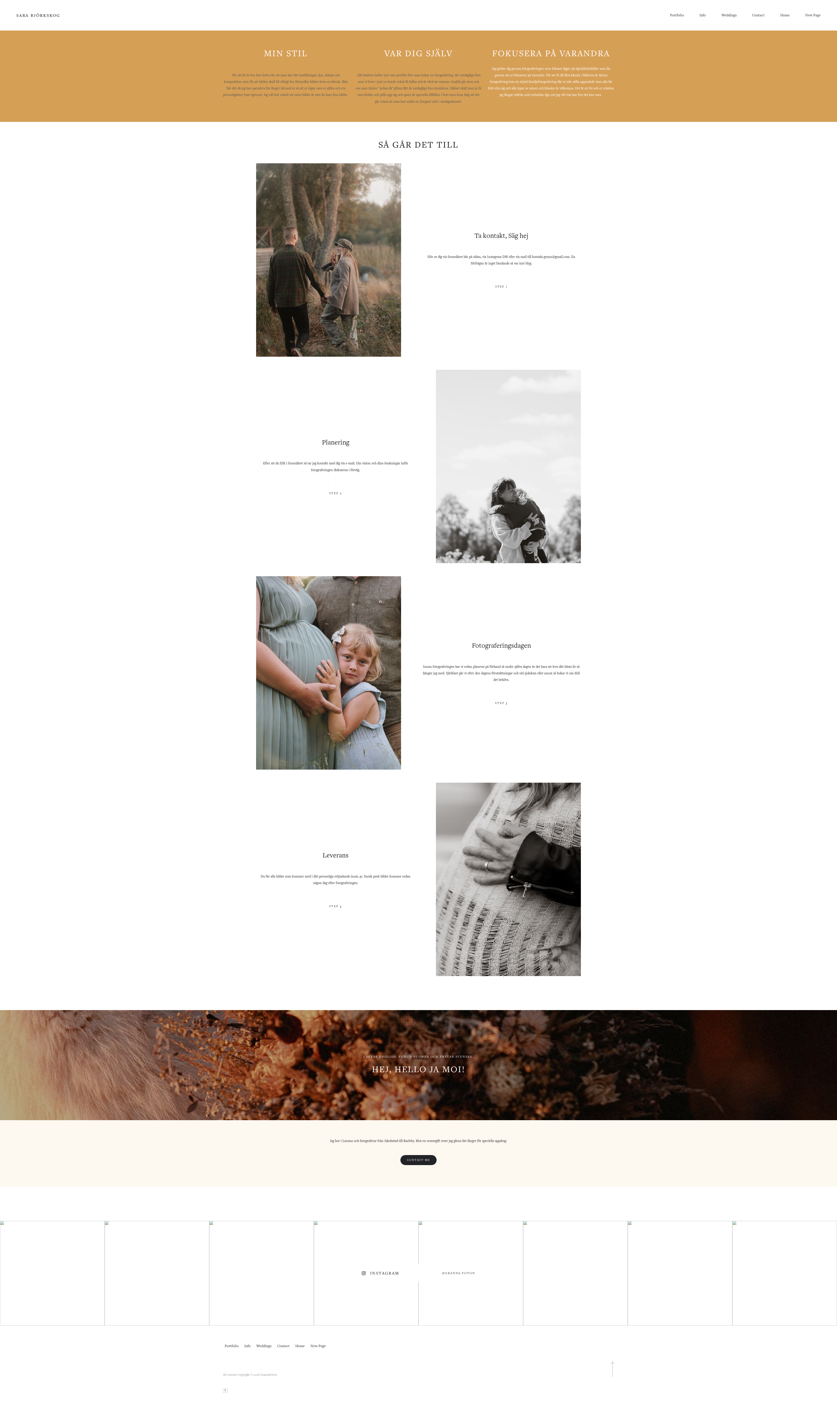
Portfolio (677, 15)
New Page (813, 15)
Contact (758, 15)
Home (785, 15)
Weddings (729, 15)
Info (702, 15)
